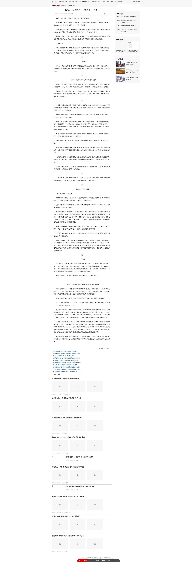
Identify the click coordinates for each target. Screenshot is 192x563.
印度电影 (64, 551)
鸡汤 (66, 394)
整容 (66, 433)
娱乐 (80, 1)
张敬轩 (77, 460)
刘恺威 (66, 453)
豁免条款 (103, 558)
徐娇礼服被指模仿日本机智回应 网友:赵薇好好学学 (66, 367)
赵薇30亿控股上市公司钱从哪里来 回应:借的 (65, 364)
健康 (83, 1)
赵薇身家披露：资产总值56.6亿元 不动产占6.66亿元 (67, 362)
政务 (66, 1)
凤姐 (63, 394)
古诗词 (99, 1)
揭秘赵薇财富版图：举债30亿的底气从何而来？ (66, 351)
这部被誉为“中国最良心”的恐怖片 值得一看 (66, 398)
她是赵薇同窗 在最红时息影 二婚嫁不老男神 (65, 371)
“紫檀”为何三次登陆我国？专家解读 (103, 560)
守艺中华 (108, 1)
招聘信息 (95, 558)
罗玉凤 (68, 394)
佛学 (96, 1)
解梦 (86, 1)
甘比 (80, 489)
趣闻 (89, 1)
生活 (104, 1)
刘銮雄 (77, 489)
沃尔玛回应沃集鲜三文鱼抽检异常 (128, 16)
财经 (70, 1)
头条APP (57, 3)
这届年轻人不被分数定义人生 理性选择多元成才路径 (121, 52)
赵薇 (57, 18)
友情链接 (107, 558)
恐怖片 (64, 414)
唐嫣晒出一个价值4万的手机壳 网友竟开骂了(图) (68, 467)
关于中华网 (81, 558)
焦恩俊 (64, 512)
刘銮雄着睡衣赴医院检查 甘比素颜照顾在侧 (80, 486)
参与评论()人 (71, 13)
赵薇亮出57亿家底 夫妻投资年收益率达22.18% (65, 360)
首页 (53, 1)
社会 (118, 16)
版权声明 (99, 558)
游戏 (93, 1)
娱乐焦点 (70, 5)
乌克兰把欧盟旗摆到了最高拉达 (128, 25)
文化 (76, 1)
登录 (139, 1)
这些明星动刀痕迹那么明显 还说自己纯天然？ (67, 417)
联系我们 (90, 558)
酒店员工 (68, 512)
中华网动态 (112, 558)
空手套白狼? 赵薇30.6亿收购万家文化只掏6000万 (66, 358)
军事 (60, 1)
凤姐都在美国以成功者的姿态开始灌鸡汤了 (66, 378)
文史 (63, 1)
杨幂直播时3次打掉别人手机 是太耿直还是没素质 (68, 437)
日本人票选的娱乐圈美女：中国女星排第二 (66, 516)
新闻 (56, 1)
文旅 (118, 1)
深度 (118, 25)
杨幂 (63, 453)
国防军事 (113, 1)
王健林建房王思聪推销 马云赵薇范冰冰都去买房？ (66, 353)
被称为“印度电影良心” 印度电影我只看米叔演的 (68, 536)
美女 (63, 532)
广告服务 (86, 558)
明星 (63, 433)
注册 (134, 1)
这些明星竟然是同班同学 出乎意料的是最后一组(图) (67, 369)
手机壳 (66, 482)
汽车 (73, 1)
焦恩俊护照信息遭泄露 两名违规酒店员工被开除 (68, 496)
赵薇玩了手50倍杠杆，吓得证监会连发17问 (64, 355)
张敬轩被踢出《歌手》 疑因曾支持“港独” (79, 457)
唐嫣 (63, 482)
